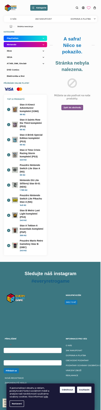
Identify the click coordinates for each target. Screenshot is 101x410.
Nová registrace (14, 378)
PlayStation (12, 38)
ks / (71, 302)
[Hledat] (77, 7)
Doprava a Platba (81, 19)
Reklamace (72, 375)
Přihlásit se (11, 371)
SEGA (9, 57)
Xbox (9, 51)
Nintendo (11, 44)
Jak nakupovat (43, 19)
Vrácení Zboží (73, 370)
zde (45, 396)
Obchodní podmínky (77, 360)
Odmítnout (66, 390)
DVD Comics (13, 70)
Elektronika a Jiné (16, 76)
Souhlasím (83, 390)
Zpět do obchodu (72, 107)
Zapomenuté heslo (16, 383)
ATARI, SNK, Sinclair (17, 63)
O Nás (13, 19)
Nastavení (16, 404)
